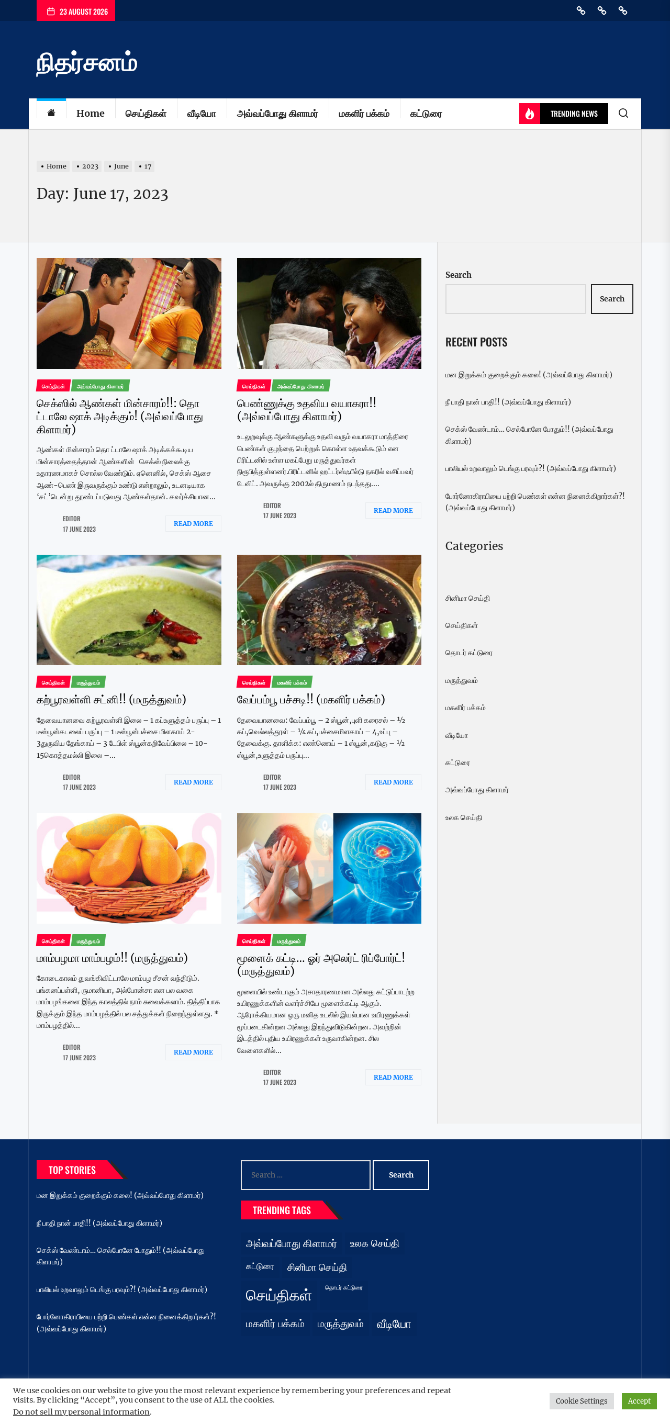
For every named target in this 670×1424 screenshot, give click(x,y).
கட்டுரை (426, 113)
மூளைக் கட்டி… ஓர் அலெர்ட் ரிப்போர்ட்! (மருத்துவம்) (321, 964)
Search (458, 275)
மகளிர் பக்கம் (364, 113)
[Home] (51, 113)
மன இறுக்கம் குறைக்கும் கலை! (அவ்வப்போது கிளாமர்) (528, 374)
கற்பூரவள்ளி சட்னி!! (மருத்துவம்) (111, 699)
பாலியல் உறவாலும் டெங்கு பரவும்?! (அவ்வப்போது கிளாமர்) (530, 468)
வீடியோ (201, 113)
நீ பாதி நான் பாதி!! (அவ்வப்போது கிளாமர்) (508, 402)
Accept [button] (639, 1401)
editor (72, 518)
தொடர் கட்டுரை (469, 652)
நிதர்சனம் (87, 61)
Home (90, 113)
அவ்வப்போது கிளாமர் (277, 113)
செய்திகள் (146, 113)
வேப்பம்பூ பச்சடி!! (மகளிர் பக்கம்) (311, 699)
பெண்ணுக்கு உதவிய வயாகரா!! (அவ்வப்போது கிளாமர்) (306, 409)
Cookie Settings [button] (582, 1401)
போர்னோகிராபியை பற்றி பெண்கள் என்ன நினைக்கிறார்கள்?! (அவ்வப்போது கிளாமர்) (535, 501)
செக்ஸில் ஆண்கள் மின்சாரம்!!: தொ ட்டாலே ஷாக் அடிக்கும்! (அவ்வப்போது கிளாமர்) (120, 416)
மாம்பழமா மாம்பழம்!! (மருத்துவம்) (112, 958)
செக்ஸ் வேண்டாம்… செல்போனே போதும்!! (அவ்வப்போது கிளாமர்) (529, 434)
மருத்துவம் (461, 680)
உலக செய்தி (463, 817)
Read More (193, 524)
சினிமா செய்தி (467, 598)
